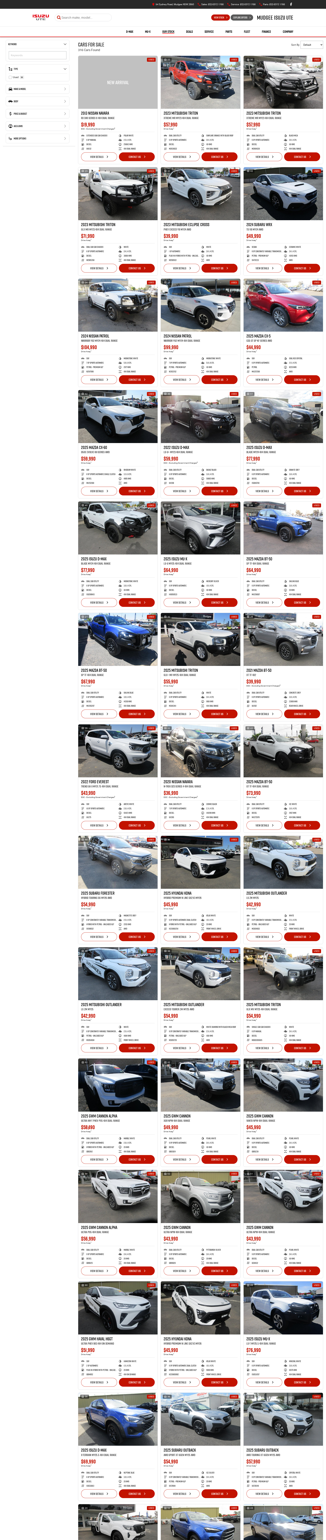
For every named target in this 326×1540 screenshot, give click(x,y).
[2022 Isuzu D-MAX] (200, 416)
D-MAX (129, 31)
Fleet (247, 31)
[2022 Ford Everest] (118, 750)
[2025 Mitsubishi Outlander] (283, 862)
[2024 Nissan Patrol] (118, 305)
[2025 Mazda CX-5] (283, 305)
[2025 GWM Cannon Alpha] (118, 1084)
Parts (229, 31)
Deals (189, 31)
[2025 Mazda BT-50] (283, 528)
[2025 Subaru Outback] (200, 1419)
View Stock (219, 17)
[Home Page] (41, 17)
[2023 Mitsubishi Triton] (200, 82)
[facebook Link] (291, 4)
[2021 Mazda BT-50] (283, 639)
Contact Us (135, 157)
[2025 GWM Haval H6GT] (118, 1307)
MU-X (148, 31)
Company (288, 31)
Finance (266, 31)
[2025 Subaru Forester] (118, 862)
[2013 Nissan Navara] (118, 82)
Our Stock (168, 31)
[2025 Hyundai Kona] (200, 862)
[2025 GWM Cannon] (200, 1084)
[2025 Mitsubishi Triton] (200, 639)
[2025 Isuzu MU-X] (200, 528)
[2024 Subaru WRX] (283, 193)
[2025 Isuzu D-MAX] (283, 416)
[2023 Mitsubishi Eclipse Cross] (200, 193)
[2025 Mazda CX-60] (118, 416)
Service (209, 31)
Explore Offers (240, 17)
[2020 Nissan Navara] (200, 750)
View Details (97, 157)
